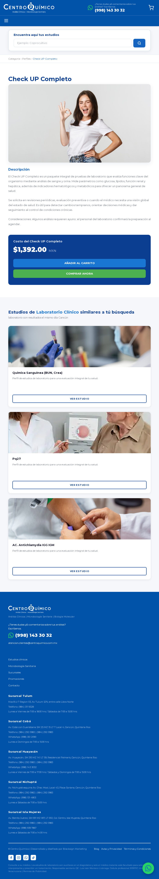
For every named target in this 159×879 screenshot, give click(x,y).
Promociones (16, 678)
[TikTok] (33, 857)
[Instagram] (18, 857)
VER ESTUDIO (79, 398)
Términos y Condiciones (137, 848)
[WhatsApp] (26, 857)
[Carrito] (151, 8)
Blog (96, 848)
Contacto (13, 685)
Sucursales (14, 672)
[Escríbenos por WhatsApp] (148, 868)
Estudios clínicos (17, 659)
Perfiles (26, 58)
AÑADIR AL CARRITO (79, 263)
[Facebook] (11, 857)
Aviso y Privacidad (111, 848)
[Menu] (6, 21)
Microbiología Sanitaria (22, 666)
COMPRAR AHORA (79, 273)
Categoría (14, 58)
